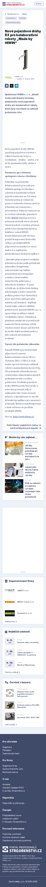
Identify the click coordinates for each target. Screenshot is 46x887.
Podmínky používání (11, 834)
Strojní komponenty (13, 22)
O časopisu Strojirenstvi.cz (14, 821)
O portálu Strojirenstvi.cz (13, 791)
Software (28, 480)
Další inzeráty (10, 725)
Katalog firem (10, 621)
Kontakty (6, 784)
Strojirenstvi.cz (13, 14)
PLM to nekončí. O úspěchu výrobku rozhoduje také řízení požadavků (33, 490)
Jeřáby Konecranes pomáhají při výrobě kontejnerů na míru (32, 452)
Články (24, 14)
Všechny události (11, 672)
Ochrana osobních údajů (13, 837)
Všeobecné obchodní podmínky (16, 840)
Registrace (7, 747)
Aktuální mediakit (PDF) (13, 787)
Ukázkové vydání (10, 818)
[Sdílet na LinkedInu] (16, 86)
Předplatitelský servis (11, 815)
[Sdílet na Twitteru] (11, 86)
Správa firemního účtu (12, 769)
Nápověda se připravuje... (13, 803)
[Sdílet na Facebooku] (7, 86)
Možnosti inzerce (10, 772)
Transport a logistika (32, 442)
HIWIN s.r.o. (19, 77)
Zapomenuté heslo (10, 753)
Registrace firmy (9, 766)
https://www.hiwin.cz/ (23, 416)
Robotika (23, 18)
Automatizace (11, 18)
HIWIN (14, 217)
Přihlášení (6, 750)
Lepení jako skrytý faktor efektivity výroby (32, 471)
